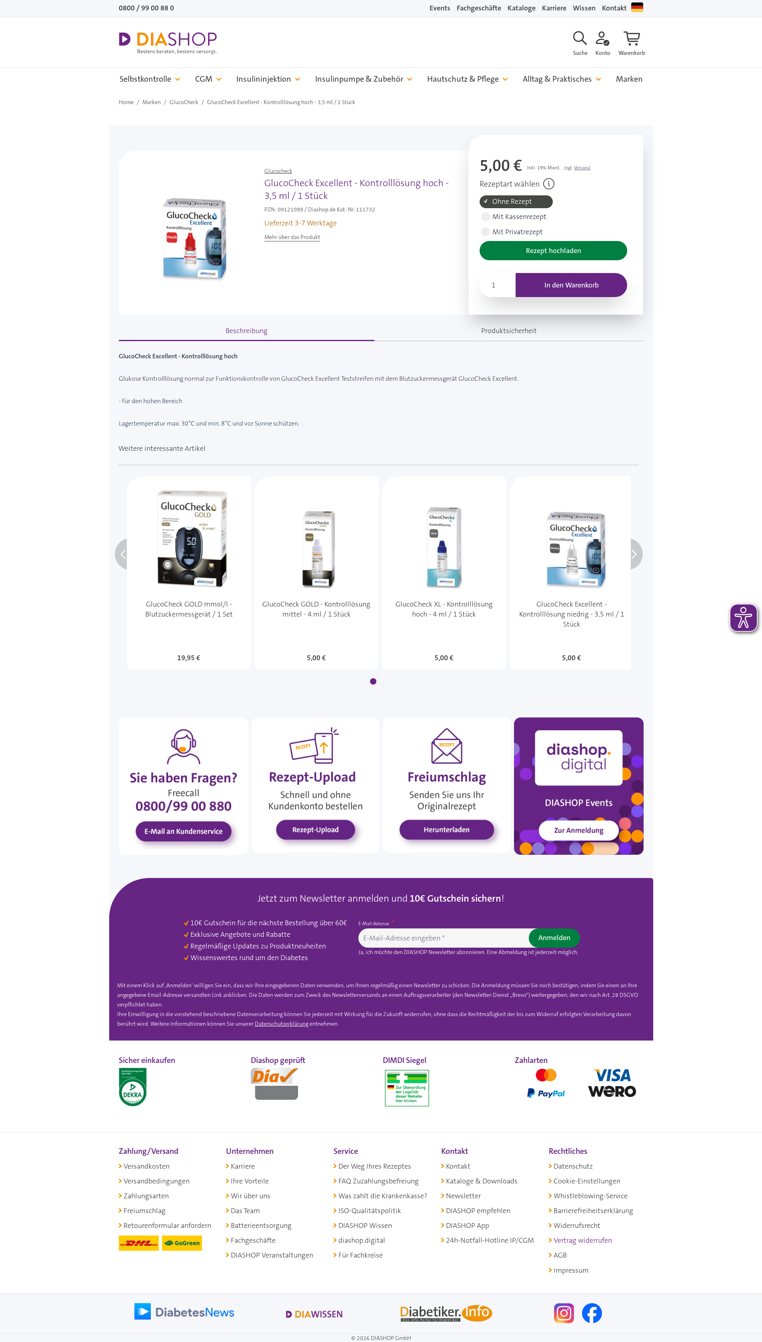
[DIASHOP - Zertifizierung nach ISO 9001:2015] (151, 1086)
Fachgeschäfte (479, 8)
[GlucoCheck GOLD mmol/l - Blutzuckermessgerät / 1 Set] (189, 572)
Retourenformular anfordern (167, 1225)
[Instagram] (565, 1312)
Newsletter (463, 1196)
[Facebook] (592, 1312)
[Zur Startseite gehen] (168, 43)
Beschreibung (247, 331)
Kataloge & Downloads (482, 1181)
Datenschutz (573, 1166)
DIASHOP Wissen (365, 1225)
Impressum (571, 1270)
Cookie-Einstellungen (587, 1181)
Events (440, 8)
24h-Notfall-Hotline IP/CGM (490, 1240)
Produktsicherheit (509, 331)
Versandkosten (147, 1166)
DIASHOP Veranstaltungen (272, 1255)
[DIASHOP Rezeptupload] (316, 785)
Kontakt (614, 8)
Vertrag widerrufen (583, 1240)
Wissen (584, 8)
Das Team (245, 1210)
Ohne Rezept (512, 201)
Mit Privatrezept (517, 232)
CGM (203, 79)
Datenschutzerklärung (281, 1023)
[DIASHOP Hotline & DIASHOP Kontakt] (183, 785)
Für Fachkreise (360, 1255)
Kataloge (522, 8)
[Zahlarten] (579, 1086)
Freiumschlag (145, 1210)
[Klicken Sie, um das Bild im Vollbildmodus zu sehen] (190, 227)
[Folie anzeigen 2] (384, 681)
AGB (560, 1255)
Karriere (554, 8)
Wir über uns (250, 1196)
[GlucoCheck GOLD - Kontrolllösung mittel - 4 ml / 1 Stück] (316, 572)
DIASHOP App (467, 1225)
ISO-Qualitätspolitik (369, 1210)
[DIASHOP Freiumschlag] (447, 785)
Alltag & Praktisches (557, 79)
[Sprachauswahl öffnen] (637, 7)
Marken (629, 79)
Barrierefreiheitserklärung (593, 1210)
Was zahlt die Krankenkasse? (382, 1196)
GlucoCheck (184, 102)
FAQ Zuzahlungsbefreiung (378, 1181)
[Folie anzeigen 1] (373, 681)
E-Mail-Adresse (374, 923)
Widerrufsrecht (577, 1225)
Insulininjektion (263, 79)
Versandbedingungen (157, 1181)
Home (126, 102)
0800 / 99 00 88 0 (146, 8)
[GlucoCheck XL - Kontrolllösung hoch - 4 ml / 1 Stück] (444, 572)
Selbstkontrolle (145, 79)
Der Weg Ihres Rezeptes (374, 1166)
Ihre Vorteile (250, 1181)
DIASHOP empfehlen (478, 1210)
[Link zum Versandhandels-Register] (407, 1088)
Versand (582, 168)
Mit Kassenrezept (519, 216)
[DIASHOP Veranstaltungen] (579, 785)
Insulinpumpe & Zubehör (359, 79)
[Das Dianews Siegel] (283, 1086)
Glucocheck (278, 171)
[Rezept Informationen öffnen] (548, 183)
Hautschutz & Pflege (463, 79)
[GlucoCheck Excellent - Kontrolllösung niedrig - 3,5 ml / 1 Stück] (572, 572)
